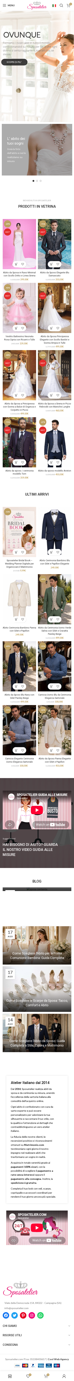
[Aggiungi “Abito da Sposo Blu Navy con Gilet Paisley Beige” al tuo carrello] (16, 686)
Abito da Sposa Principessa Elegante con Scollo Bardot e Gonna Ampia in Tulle (54, 339)
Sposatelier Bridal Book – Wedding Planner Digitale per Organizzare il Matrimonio (19, 563)
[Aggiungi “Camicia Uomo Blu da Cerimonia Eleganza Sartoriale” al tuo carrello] (51, 686)
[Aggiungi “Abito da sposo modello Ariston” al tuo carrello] (51, 462)
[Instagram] (32, 1315)
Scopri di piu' (14, 62)
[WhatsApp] (40, 1315)
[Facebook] (6, 1315)
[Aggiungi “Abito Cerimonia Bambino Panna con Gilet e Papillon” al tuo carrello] (16, 619)
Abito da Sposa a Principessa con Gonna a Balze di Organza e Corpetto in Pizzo (19, 406)
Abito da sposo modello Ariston (54, 470)
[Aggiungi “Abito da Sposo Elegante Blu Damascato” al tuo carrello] (51, 264)
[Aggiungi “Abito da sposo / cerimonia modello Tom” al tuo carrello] (16, 462)
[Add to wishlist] (22, 264)
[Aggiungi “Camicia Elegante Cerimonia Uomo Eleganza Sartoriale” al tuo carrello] (16, 750)
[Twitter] (14, 1315)
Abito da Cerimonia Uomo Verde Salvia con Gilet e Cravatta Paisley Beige (54, 630)
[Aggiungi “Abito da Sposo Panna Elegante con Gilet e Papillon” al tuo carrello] (51, 750)
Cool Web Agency (58, 1359)
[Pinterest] (23, 1315)
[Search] (61, 5)
